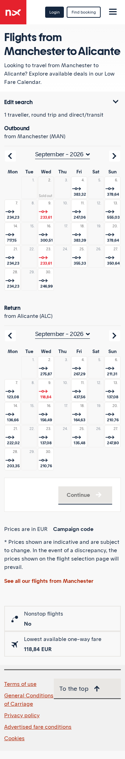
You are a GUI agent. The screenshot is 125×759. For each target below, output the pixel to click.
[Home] (13, 9)
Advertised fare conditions (38, 726)
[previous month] (10, 156)
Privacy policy (22, 715)
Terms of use (20, 683)
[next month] (114, 156)
